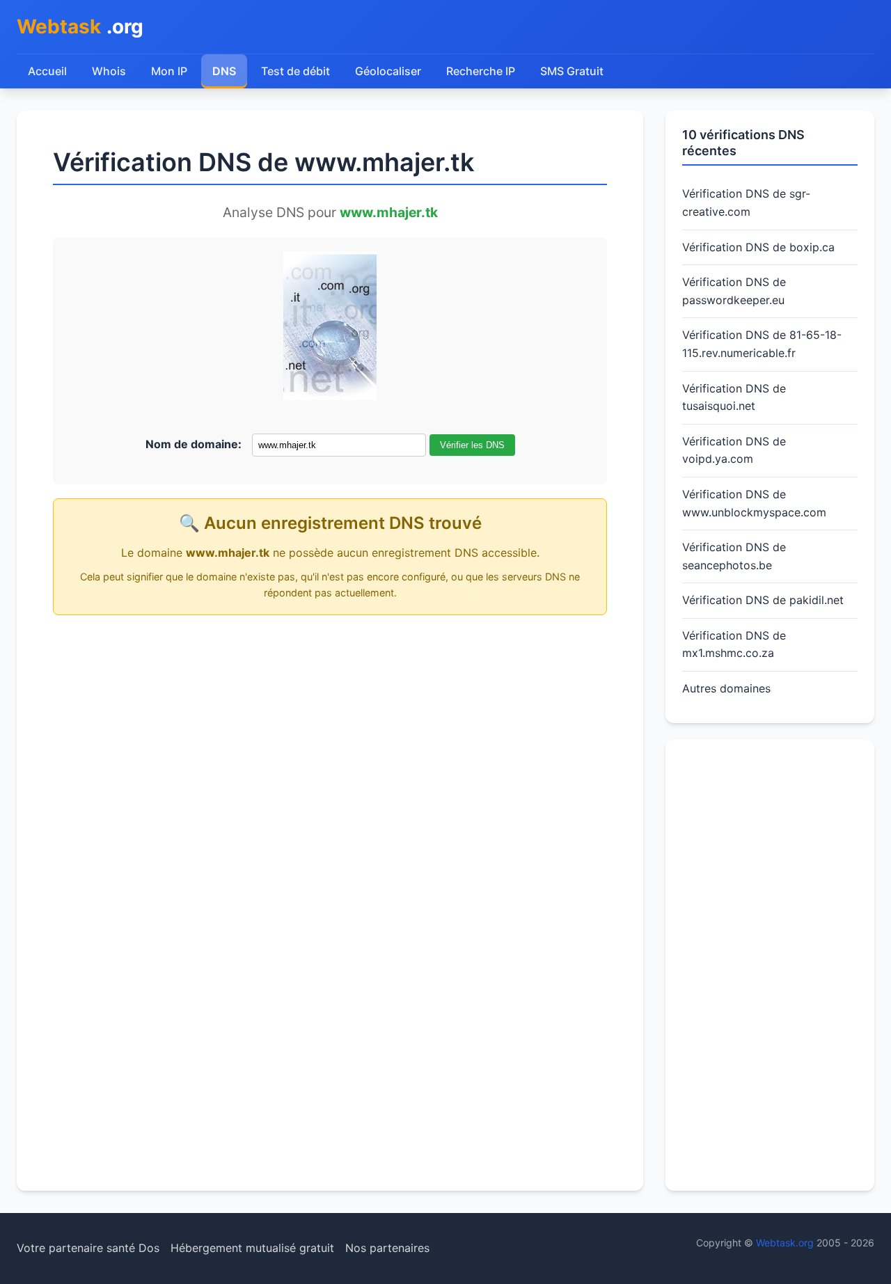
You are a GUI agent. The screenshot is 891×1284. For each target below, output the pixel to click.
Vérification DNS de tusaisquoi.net (734, 397)
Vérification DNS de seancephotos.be (734, 556)
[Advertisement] (770, 965)
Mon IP (169, 71)
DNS (224, 71)
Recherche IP (480, 71)
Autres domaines (726, 688)
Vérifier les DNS (472, 445)
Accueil (47, 71)
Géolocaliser (388, 71)
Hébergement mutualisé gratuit (252, 1248)
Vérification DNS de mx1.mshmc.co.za (734, 644)
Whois (109, 71)
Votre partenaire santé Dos (88, 1248)
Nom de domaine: (193, 444)
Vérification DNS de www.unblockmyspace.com (754, 503)
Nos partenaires (387, 1248)
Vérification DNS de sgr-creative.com (746, 203)
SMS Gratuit (572, 71)
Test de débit (295, 71)
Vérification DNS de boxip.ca (758, 247)
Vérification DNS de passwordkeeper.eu (734, 291)
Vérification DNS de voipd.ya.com (734, 450)
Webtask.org (785, 1243)
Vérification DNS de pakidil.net (763, 600)
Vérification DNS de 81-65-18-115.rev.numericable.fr (762, 344)
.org (80, 26)
